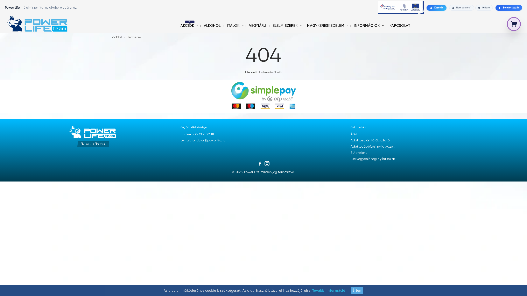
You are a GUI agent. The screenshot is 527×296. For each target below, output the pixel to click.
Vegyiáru (258, 26)
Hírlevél (486, 8)
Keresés (438, 8)
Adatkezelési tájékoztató (370, 140)
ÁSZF (354, 134)
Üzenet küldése (93, 144)
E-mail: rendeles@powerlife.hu (203, 140)
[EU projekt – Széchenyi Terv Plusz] (401, 7)
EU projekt (359, 153)
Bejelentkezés (511, 8)
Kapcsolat (399, 26)
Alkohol (213, 26)
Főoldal (116, 37)
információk (367, 26)
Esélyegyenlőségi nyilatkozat (373, 159)
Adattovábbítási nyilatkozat (372, 146)
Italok (234, 26)
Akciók (188, 26)
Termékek (134, 37)
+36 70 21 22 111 (203, 134)
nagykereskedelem (326, 26)
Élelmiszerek (286, 26)
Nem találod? (463, 8)
